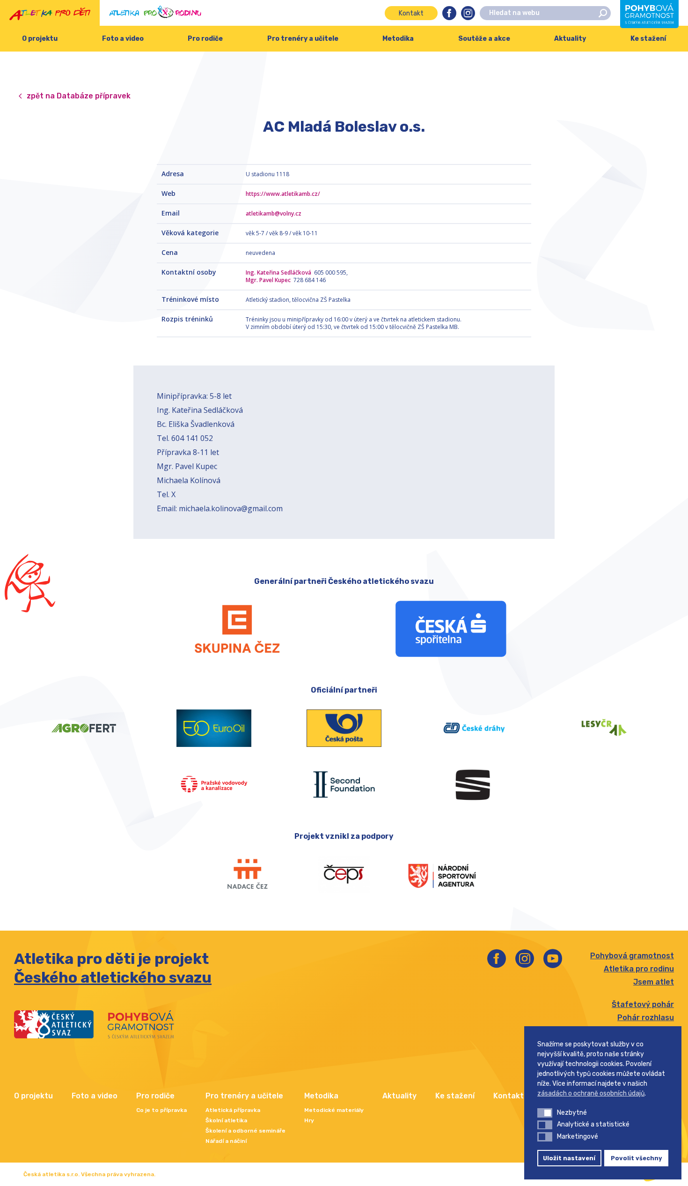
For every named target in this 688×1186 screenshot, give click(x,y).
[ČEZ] (237, 629)
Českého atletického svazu (113, 977)
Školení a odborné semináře (245, 1131)
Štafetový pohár (643, 1004)
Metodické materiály (334, 1110)
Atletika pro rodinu (639, 968)
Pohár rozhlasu (645, 1017)
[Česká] (451, 629)
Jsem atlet (653, 981)
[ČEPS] (344, 874)
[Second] (344, 784)
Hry (309, 1120)
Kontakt (411, 13)
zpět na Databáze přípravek (79, 95)
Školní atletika (226, 1120)
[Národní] (441, 874)
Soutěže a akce (484, 39)
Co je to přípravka (161, 1110)
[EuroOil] (214, 728)
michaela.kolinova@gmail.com (231, 508)
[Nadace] (246, 874)
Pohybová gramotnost (632, 955)
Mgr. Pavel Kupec (269, 280)
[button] (544, 1113)
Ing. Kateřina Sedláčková (279, 272)
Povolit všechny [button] (636, 1158)
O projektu (40, 39)
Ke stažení (455, 1095)
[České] (474, 728)
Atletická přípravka (232, 1110)
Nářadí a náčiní (226, 1141)
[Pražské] (214, 784)
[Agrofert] (83, 728)
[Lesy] (604, 728)
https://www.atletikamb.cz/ (283, 194)
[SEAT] (474, 784)
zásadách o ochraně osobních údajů (590, 1093)
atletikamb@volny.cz (273, 213)
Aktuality (570, 39)
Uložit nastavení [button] (569, 1158)
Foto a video (123, 39)
